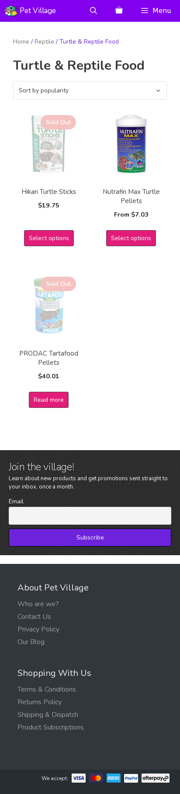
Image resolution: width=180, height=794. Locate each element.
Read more (49, 400)
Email (16, 501)
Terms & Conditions (46, 689)
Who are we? (38, 604)
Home (21, 41)
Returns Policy (39, 702)
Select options (49, 238)
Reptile (44, 41)
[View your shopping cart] (119, 11)
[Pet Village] (10, 11)
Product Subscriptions (50, 727)
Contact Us (34, 616)
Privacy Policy (38, 629)
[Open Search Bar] (93, 11)
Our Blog (31, 642)
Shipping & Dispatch (47, 714)
